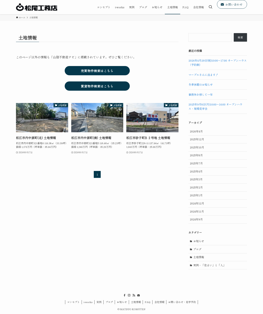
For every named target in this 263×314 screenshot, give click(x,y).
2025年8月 (196, 155)
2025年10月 (197, 147)
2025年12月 (197, 139)
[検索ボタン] (210, 7)
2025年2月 (196, 187)
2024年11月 (197, 211)
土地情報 (198, 257)
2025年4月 (196, 171)
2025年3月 (196, 179)
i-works (88, 302)
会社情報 (159, 302)
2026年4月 (196, 131)
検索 (240, 37)
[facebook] (124, 295)
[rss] (134, 295)
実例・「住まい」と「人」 (209, 265)
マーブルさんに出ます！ (203, 75)
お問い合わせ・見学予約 (182, 302)
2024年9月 (196, 219)
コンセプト (73, 302)
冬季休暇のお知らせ (200, 84)
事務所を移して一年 (200, 94)
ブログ (197, 249)
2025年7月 (196, 163)
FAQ (147, 302)
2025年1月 (196, 195)
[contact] (138, 295)
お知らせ (198, 241)
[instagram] (129, 295)
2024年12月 (197, 203)
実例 (98, 302)
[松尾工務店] (36, 7)
